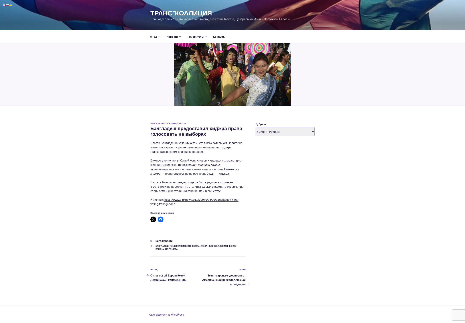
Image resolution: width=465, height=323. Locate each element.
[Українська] (11, 5)
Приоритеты (195, 36)
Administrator (177, 123)
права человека (210, 246)
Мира (158, 241)
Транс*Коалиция (181, 12)
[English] (4, 5)
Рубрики (261, 124)
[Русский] (7, 5)
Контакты (219, 36)
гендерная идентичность (184, 246)
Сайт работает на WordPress (166, 314)
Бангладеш (162, 246)
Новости (172, 36)
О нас (153, 36)
